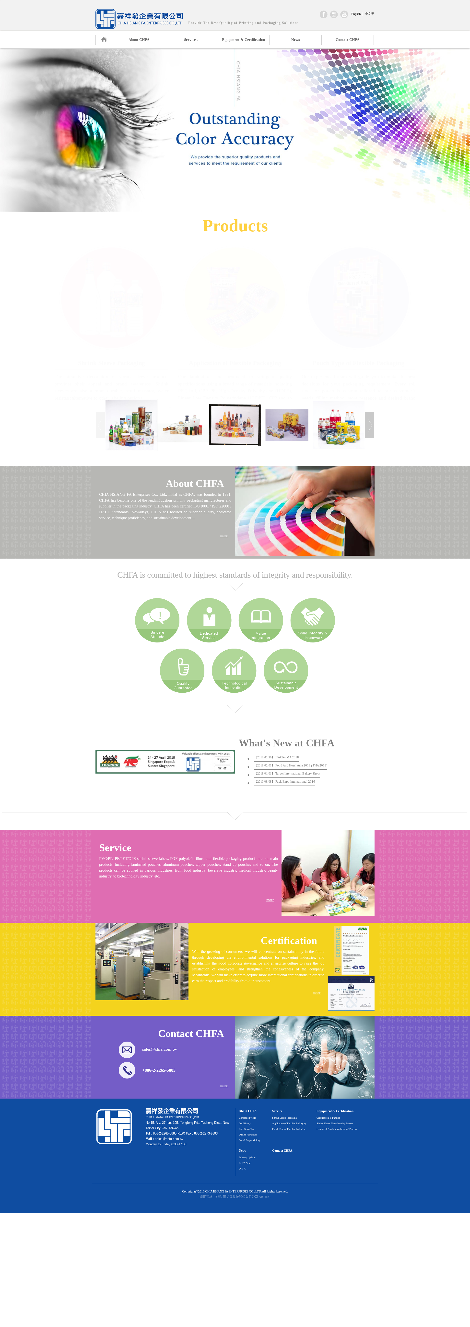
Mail (149, 1139)
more (224, 536)
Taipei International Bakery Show (287, 773)
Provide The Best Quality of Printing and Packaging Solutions (243, 23)
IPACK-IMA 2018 (276, 757)
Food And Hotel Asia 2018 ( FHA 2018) (290, 765)
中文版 (369, 14)
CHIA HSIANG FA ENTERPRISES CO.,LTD (139, 19)
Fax (188, 1133)
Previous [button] (100, 425)
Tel (148, 1133)
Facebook (324, 14)
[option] (131, 425)
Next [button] (369, 425)
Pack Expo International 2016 (284, 781)
